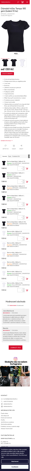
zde (2, 457)
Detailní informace (6, 140)
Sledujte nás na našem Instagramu (16, 363)
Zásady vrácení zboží (6, 428)
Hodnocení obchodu (15, 301)
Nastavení (14, 461)
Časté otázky (4, 413)
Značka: (6, 15)
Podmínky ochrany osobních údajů (10, 426)
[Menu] (27, 2)
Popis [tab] (9, 156)
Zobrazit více (16, 347)
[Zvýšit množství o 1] (23, 167)
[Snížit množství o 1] (23, 169)
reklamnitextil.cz (7, 404)
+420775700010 (8, 401)
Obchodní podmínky (6, 424)
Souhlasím (15, 467)
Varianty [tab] (4, 156)
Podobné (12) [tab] (16, 156)
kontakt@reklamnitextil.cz (10, 399)
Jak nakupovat (5, 415)
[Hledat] (18, 2)
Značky (3, 420)
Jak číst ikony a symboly (7, 422)
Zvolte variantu (7, 73)
